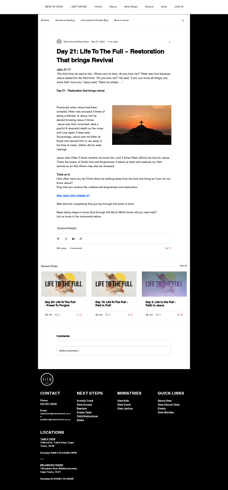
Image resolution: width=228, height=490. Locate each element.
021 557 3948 (48, 404)
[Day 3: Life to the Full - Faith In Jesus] (164, 284)
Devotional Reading (65, 20)
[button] (113, 7)
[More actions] (169, 42)
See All (183, 265)
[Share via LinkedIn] (73, 238)
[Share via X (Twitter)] (65, 238)
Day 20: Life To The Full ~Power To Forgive (60, 303)
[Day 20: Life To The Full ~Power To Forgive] (63, 284)
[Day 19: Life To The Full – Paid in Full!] (114, 284)
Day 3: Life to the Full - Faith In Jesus (161, 303)
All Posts (45, 20)
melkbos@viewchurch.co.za (55, 420)
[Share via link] (80, 238)
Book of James (121, 20)
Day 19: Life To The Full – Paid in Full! (111, 303)
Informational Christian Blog (94, 20)
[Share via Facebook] (58, 238)
